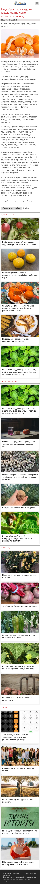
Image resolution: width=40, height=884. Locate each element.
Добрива (8, 201)
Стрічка (26, 208)
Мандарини (31, 201)
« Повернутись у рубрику (11, 208)
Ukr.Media (5, 72)
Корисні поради (19, 201)
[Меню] (37, 3)
